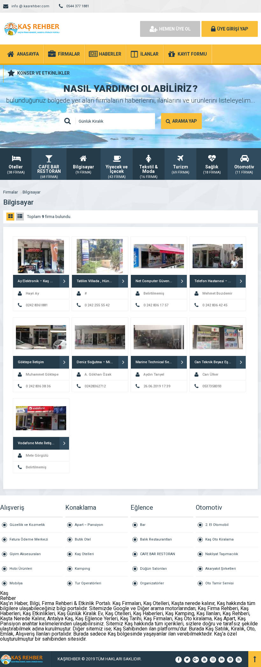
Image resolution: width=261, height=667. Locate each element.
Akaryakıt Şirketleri (220, 569)
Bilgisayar (31, 192)
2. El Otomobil (217, 525)
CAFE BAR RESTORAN (157, 554)
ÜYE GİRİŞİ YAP (232, 28)
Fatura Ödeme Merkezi (29, 539)
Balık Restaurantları (156, 539)
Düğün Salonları (153, 569)
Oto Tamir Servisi (219, 583)
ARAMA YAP (184, 121)
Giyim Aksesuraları (25, 554)
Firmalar (10, 192)
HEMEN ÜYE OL (175, 28)
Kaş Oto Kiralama (219, 539)
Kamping (82, 569)
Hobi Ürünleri (21, 569)
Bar (142, 525)
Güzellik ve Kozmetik (27, 525)
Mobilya (16, 583)
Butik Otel (83, 539)
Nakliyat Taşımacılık (221, 554)
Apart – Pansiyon (89, 525)
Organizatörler (152, 583)
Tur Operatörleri (88, 583)
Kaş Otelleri (84, 554)
